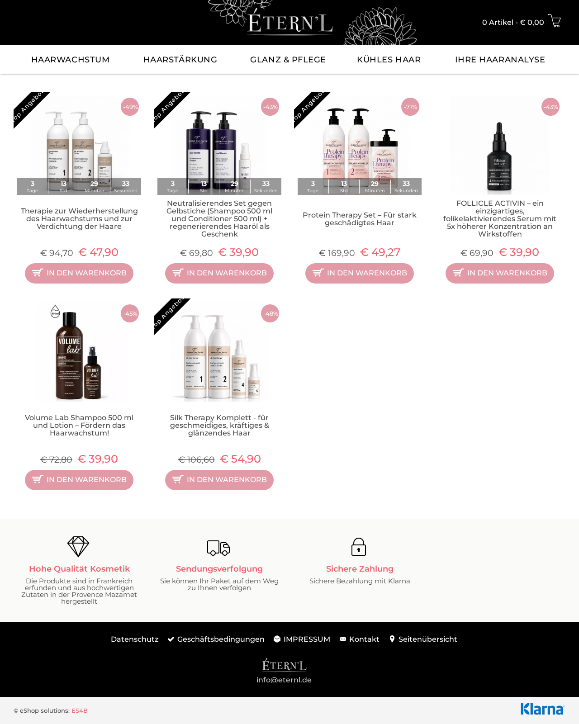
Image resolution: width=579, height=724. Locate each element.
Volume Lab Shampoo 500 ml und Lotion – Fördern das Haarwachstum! (79, 425)
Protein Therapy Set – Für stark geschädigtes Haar (360, 219)
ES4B (79, 710)
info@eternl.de (284, 680)
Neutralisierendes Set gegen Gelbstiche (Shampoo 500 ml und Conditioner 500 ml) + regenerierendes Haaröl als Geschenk (219, 218)
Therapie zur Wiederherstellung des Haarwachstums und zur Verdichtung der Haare (79, 219)
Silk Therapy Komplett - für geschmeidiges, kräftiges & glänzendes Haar (219, 425)
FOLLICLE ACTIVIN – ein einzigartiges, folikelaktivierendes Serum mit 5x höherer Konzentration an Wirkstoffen (499, 218)
